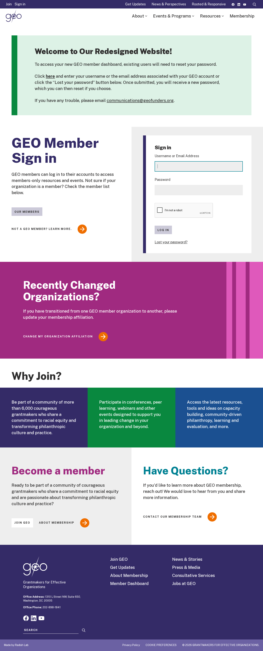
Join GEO (22, 522)
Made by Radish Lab (16, 645)
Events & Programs (172, 15)
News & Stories (187, 559)
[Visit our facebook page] (233, 4)
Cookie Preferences (161, 645)
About (138, 15)
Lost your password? (171, 242)
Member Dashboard (129, 583)
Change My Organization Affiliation (58, 336)
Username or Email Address (177, 156)
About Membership (56, 522)
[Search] (83, 630)
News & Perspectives (169, 4)
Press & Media (186, 567)
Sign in (20, 4)
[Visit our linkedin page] (238, 4)
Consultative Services (193, 575)
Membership (242, 15)
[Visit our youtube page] (244, 4)
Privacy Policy (131, 645)
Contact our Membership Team (172, 516)
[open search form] (254, 4)
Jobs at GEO (184, 583)
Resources (210, 15)
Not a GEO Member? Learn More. (42, 228)
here (50, 76)
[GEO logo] (14, 16)
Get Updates (135, 4)
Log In (163, 230)
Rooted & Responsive (209, 4)
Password (162, 180)
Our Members (26, 211)
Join (9, 4)
